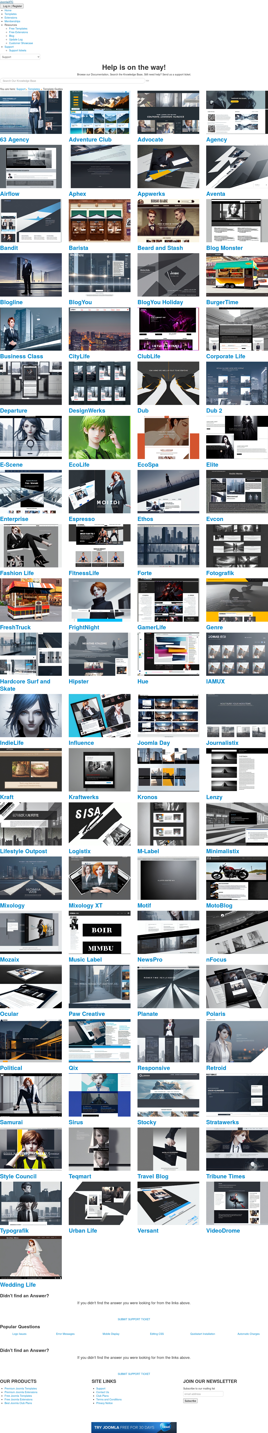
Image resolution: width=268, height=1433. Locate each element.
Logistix (80, 851)
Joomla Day (153, 742)
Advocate (150, 139)
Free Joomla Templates (18, 1395)
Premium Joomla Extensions (21, 1392)
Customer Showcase (21, 43)
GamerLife (151, 627)
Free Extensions (18, 32)
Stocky (146, 1122)
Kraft (6, 797)
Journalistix (222, 742)
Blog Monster (224, 248)
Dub (143, 410)
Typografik (14, 1230)
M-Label (148, 851)
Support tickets (17, 50)
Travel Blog (152, 1176)
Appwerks (151, 193)
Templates (11, 14)
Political (11, 1068)
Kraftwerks (84, 797)
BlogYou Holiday (160, 302)
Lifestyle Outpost (23, 851)
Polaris (216, 1013)
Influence (81, 742)
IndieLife (12, 742)
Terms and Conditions (109, 1399)
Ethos (145, 519)
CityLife (79, 356)
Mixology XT (85, 905)
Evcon (214, 519)
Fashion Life (17, 573)
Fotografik (220, 573)
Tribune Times (225, 1176)
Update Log (16, 39)
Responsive (153, 1068)
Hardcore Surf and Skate (25, 685)
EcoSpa (148, 464)
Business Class (21, 356)
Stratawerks (222, 1122)
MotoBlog (219, 905)
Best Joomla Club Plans (18, 1403)
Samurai (11, 1122)
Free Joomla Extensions (18, 1399)
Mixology (12, 905)
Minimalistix (222, 851)
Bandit (9, 248)
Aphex (77, 193)
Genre (214, 627)
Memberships (12, 21)
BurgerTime (222, 302)
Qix (73, 1068)
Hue (142, 681)
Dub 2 (214, 410)
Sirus (76, 1122)
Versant (147, 1230)
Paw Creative (87, 1013)
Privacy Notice (104, 1403)
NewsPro (149, 959)
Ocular (9, 1013)
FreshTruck (15, 627)
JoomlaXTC (6, 2)
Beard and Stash (160, 248)
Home (8, 10)
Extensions (11, 17)
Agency (216, 139)
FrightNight (84, 627)
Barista (78, 248)
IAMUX (215, 681)
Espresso (82, 519)
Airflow (10, 193)
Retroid (216, 1068)
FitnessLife (84, 573)
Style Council (18, 1176)
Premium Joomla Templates (21, 1388)
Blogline (11, 302)
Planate (147, 1013)
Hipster (79, 681)
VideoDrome (223, 1230)
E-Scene (11, 464)
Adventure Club (90, 139)
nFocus (216, 959)
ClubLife (148, 356)
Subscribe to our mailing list (199, 1388)
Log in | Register (12, 6)
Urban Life (83, 1230)
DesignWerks (87, 410)
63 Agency (14, 139)
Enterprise (14, 519)
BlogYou (80, 302)
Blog (11, 36)
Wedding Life (18, 1284)
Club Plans (102, 1395)
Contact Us (102, 1392)
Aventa (215, 193)
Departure (13, 410)
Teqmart (80, 1176)
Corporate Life (225, 356)
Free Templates (18, 28)
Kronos (147, 797)
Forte (144, 573)
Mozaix (9, 959)
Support (9, 46)
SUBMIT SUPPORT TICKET (134, 1319)
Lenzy (214, 797)
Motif (144, 905)
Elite (212, 464)
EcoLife (79, 464)
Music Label (85, 959)
